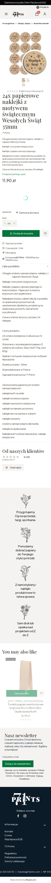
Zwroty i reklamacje (15, 861)
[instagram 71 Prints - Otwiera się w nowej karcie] (25, 816)
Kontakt (9, 831)
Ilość (4, 218)
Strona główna (8, 23)
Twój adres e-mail (10, 756)
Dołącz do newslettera (17, 763)
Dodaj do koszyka (23, 233)
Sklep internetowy (22, 880)
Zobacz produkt (21, 693)
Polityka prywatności (15, 857)
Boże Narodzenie (41, 23)
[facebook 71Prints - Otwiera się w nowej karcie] (18, 816)
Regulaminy (11, 853)
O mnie (8, 835)
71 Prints (6, 132)
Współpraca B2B (14, 839)
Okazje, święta (24, 23)
